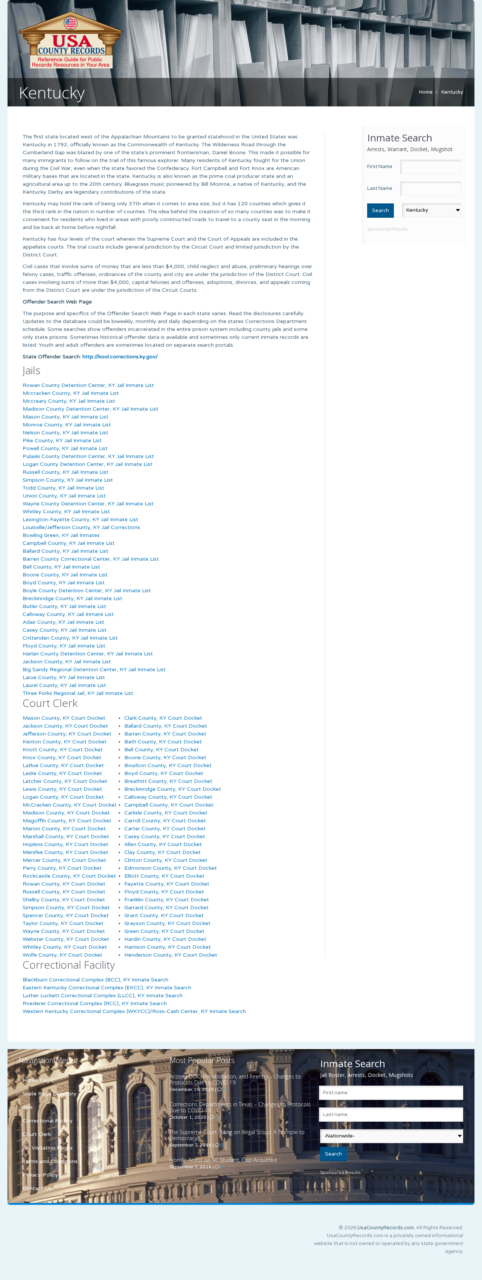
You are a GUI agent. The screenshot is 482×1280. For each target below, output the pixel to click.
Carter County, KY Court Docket (165, 828)
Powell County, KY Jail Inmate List (65, 448)
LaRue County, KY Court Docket (63, 765)
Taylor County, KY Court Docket (63, 923)
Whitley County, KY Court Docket (65, 947)
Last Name (379, 188)
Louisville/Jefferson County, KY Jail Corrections (81, 527)
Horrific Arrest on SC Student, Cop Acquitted (223, 1159)
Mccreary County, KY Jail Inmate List (69, 401)
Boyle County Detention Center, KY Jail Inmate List (87, 590)
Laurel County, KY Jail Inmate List (64, 685)
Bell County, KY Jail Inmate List (61, 567)
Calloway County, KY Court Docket (168, 797)
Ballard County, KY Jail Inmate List (65, 551)
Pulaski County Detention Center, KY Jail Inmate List (88, 456)
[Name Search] (105, 39)
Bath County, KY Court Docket (163, 742)
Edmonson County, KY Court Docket (170, 868)
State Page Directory (49, 1093)
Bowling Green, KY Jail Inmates (61, 535)
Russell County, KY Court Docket (64, 892)
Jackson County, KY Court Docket (65, 726)
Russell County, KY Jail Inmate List (65, 472)
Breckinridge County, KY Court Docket (172, 789)
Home (426, 92)
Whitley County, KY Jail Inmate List (66, 511)
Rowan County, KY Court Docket (64, 884)
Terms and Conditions (50, 1161)
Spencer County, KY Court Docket (66, 915)
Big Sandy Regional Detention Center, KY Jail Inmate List (94, 669)
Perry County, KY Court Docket (62, 868)
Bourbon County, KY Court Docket (168, 765)
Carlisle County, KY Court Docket (165, 813)
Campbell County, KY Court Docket (169, 805)
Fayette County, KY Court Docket (166, 884)
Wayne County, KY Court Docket (64, 931)
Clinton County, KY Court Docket (165, 860)
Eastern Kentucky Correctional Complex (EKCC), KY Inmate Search (107, 987)
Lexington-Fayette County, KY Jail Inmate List (80, 519)
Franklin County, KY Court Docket (166, 899)
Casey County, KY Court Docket (164, 836)
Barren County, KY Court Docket (165, 734)
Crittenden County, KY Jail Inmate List (70, 638)
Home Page (38, 1080)
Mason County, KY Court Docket (64, 718)
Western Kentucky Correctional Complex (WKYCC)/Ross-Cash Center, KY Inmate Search (134, 1011)
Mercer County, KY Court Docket (64, 860)
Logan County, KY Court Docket (63, 797)
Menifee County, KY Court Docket (65, 852)
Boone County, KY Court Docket (165, 757)
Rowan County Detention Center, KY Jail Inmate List (88, 385)
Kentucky (452, 92)
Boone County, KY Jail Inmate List (65, 575)
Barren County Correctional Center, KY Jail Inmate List (91, 559)
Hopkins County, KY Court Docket (65, 844)
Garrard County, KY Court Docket (166, 907)
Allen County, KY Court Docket (163, 844)
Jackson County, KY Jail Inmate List (67, 661)
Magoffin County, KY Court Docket (67, 820)
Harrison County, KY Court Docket (167, 947)
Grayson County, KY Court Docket (167, 923)
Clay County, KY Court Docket (162, 852)
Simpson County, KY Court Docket (66, 907)
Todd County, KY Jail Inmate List (63, 488)
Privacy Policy (40, 1175)
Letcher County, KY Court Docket (65, 781)
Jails (28, 1107)
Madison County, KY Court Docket (66, 813)
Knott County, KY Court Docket (63, 749)
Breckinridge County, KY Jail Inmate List (72, 598)
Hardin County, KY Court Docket (165, 939)
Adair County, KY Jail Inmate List (63, 622)
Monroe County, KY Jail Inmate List (67, 425)
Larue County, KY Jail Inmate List (64, 677)
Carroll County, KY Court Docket (165, 820)
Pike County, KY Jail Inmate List (62, 440)
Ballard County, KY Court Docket (165, 726)
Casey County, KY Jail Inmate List (65, 630)
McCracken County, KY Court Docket (70, 805)
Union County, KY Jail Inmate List (64, 496)
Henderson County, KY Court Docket (170, 955)
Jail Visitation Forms (48, 1148)
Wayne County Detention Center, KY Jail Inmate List (88, 503)
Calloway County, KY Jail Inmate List (68, 614)
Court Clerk (37, 1134)
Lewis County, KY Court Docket (62, 789)
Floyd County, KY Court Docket (164, 892)
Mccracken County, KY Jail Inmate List (71, 393)
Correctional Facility (48, 1121)
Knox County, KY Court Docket (62, 757)
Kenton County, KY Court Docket (65, 742)
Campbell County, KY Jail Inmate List (69, 543)
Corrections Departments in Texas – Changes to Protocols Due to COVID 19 (240, 1107)
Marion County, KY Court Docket (64, 828)
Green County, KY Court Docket (164, 931)
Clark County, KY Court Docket (163, 718)
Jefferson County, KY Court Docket (67, 734)
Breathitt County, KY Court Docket (168, 781)
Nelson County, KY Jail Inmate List (65, 432)
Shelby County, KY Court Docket (64, 899)
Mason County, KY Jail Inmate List (65, 417)
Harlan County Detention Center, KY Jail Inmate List (88, 654)
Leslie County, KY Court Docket (62, 773)
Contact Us (37, 1188)
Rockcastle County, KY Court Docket (69, 876)
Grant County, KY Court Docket (164, 915)
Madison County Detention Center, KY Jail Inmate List (91, 409)
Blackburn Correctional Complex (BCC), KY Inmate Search (95, 980)
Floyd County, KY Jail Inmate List (64, 646)
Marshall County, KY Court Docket (66, 836)
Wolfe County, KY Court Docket (62, 955)
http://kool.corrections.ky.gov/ (120, 356)
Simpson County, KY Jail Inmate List (68, 480)
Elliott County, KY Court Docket (164, 876)
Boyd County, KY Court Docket (163, 773)
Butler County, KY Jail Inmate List (64, 606)
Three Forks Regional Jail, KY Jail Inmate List (78, 693)
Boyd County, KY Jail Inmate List (64, 582)
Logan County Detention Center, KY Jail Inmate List (88, 464)
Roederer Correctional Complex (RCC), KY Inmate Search (95, 1003)
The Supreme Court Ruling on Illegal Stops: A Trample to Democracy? (237, 1135)
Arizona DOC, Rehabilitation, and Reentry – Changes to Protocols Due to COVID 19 (235, 1079)
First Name (379, 167)
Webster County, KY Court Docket (66, 939)
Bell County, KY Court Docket (161, 749)
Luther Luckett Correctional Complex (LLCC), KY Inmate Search (103, 995)
